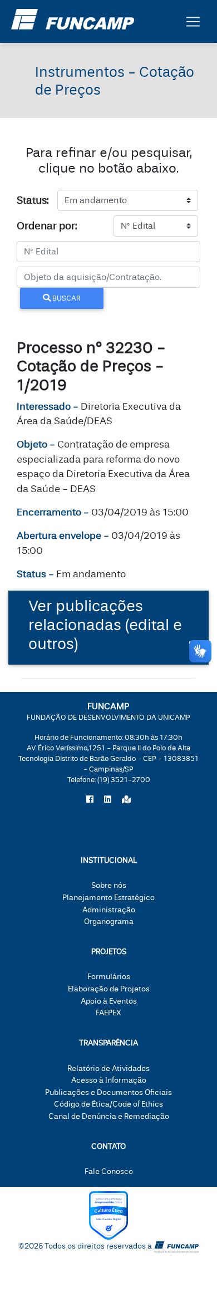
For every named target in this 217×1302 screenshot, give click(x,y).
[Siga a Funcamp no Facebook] (89, 800)
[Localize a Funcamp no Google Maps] (126, 800)
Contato (108, 1146)
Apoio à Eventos (109, 1001)
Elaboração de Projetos (109, 989)
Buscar (66, 298)
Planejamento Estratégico (108, 897)
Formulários (108, 976)
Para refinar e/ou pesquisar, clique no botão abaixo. (109, 160)
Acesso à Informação (108, 1080)
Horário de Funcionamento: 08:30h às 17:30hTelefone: (108, 758)
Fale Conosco (109, 1171)
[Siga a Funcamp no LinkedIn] (107, 800)
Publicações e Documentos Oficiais (108, 1092)
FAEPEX (108, 1013)
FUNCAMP (108, 711)
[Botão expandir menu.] (193, 21)
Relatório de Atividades (108, 1068)
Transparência (108, 1043)
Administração (108, 910)
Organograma (109, 921)
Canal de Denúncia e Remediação (108, 1116)
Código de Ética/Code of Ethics (108, 1104)
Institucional (109, 860)
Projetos (108, 951)
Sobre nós (108, 885)
